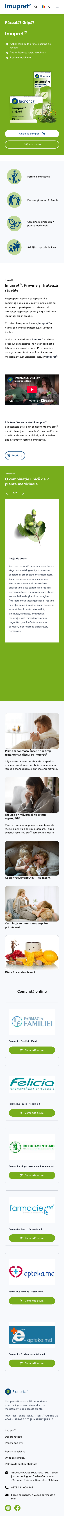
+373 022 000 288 (22, 1487)
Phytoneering (45, 348)
